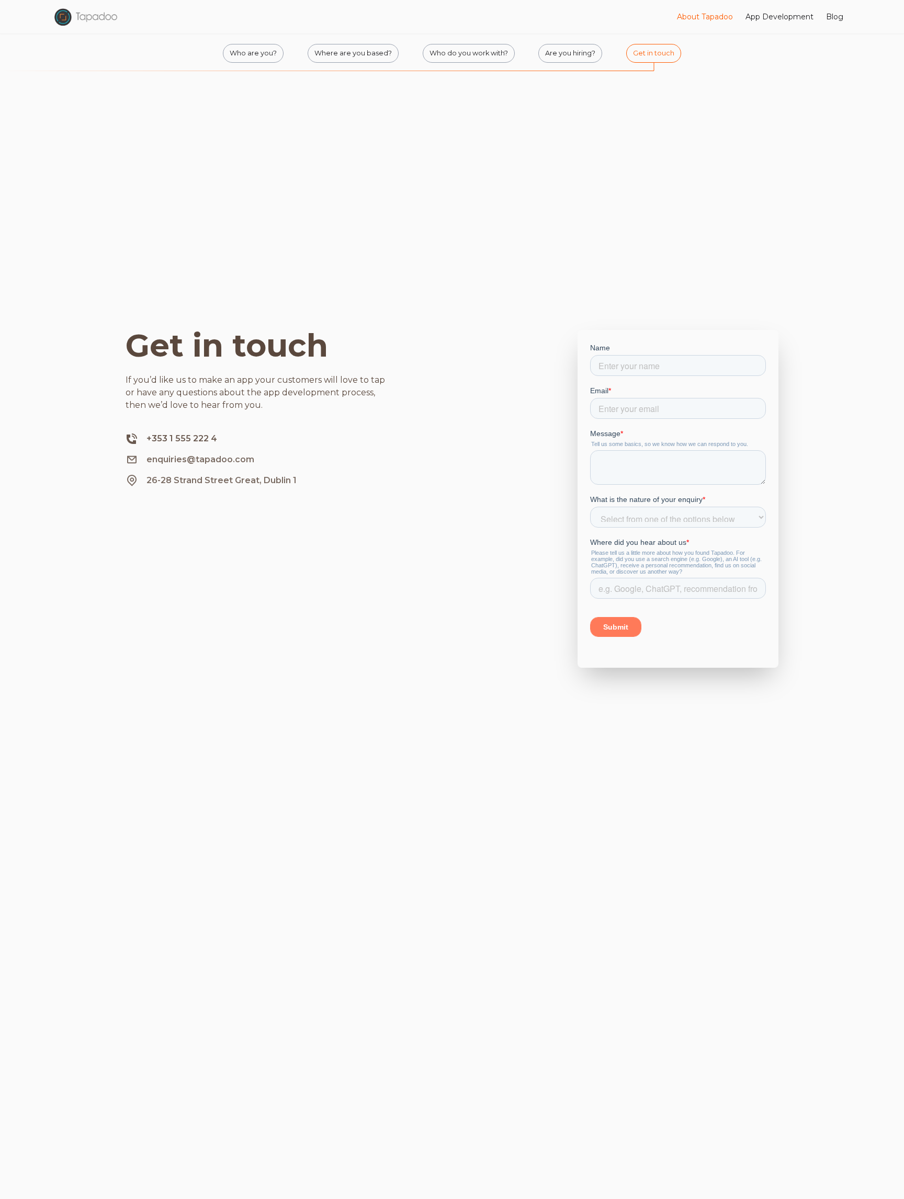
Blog (834, 16)
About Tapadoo (705, 16)
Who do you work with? (469, 53)
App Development (779, 16)
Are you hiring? (570, 53)
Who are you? (253, 53)
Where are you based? (353, 53)
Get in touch (653, 53)
